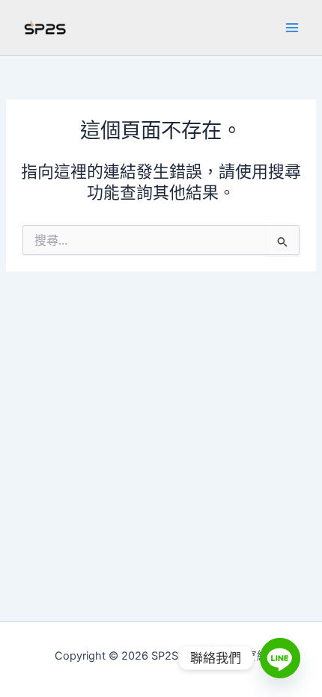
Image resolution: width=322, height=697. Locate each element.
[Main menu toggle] (292, 28)
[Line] (280, 658)
